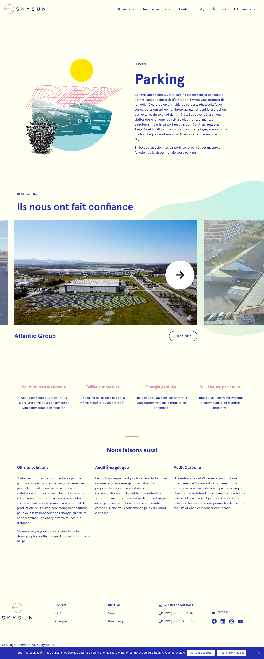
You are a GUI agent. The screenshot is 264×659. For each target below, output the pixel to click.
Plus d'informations (231, 652)
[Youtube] (240, 621)
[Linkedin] (222, 621)
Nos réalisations (154, 9)
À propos (219, 9)
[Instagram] (231, 621)
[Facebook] (214, 621)
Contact (184, 9)
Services (124, 9)
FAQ (202, 9)
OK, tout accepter (201, 652)
